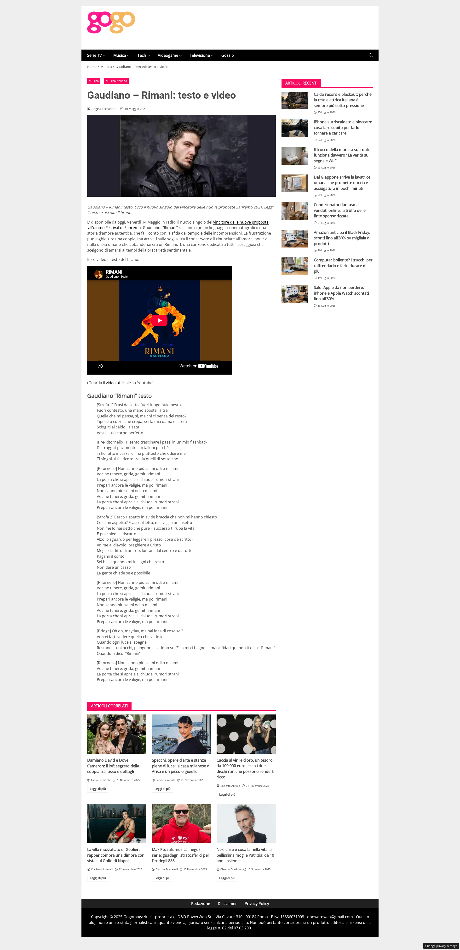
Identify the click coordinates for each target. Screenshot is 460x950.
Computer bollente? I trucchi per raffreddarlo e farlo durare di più (343, 265)
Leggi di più (98, 789)
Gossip (227, 55)
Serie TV (94, 55)
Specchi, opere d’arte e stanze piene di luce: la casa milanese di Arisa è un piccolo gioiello (181, 766)
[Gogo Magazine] (111, 27)
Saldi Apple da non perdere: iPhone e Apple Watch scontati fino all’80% (341, 293)
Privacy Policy (257, 903)
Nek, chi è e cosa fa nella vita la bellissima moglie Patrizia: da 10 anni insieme (245, 855)
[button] (371, 55)
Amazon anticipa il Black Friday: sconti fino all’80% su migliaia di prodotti (342, 238)
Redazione (200, 903)
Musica (119, 55)
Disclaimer (227, 903)
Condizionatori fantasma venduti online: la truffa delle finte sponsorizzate (340, 210)
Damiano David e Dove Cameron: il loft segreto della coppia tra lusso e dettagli (113, 766)
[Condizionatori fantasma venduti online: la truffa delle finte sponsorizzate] (295, 211)
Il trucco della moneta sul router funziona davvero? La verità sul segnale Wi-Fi (343, 155)
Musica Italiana (116, 81)
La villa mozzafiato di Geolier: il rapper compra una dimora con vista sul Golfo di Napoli (115, 855)
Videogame (168, 55)
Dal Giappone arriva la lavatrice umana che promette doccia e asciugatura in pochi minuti (342, 182)
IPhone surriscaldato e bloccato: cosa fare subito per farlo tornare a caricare (343, 127)
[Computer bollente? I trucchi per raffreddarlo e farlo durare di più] (295, 266)
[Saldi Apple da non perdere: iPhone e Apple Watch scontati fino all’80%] (295, 294)
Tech (142, 55)
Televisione (200, 55)
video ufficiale (118, 382)
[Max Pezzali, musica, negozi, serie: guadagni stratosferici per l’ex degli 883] (181, 823)
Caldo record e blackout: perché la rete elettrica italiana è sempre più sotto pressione (343, 100)
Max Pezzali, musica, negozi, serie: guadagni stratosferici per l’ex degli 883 (180, 855)
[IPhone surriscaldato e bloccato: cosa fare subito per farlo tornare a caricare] (295, 128)
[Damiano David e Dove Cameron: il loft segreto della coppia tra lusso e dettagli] (116, 734)
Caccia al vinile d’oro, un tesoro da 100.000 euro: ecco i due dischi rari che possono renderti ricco (246, 769)
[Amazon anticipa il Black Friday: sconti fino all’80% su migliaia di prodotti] (295, 238)
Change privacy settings (441, 946)
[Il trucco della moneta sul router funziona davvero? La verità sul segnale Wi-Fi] (295, 156)
